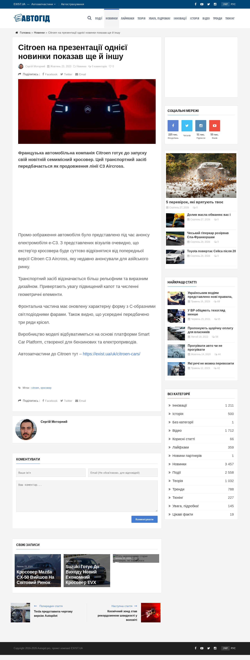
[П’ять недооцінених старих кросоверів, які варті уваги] (136, 558)
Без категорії (182, 422)
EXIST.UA (19, 4)
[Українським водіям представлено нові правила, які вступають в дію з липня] (176, 298)
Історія (194, 18)
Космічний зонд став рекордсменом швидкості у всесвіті (117, 615)
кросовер (46, 387)
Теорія (142, 18)
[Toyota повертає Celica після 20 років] (175, 257)
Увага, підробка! (159, 18)
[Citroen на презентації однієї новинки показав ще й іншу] (87, 111)
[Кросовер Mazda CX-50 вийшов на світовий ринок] (38, 570)
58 (216, 336)
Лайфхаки (127, 18)
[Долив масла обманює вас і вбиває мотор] (175, 220)
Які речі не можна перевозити (211, 363)
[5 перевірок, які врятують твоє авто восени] (201, 175)
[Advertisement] (87, 200)
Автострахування (72, 4)
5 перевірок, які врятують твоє (194, 202)
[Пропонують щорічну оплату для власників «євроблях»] (176, 333)
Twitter (68, 74)
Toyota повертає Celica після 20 (211, 251)
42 (218, 368)
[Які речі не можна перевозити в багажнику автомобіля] (176, 369)
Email (82, 74)
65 (219, 319)
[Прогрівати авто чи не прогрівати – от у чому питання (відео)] (176, 351)
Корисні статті (183, 439)
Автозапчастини (42, 4)
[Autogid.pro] (32, 18)
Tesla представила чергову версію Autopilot (53, 613)
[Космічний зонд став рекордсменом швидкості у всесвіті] (151, 612)
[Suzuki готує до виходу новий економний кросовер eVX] (87, 570)
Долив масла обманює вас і (208, 214)
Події (98, 18)
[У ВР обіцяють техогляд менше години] (176, 316)
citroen (35, 387)
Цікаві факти (182, 514)
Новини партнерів (187, 456)
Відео (206, 18)
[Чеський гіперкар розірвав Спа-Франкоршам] (175, 239)
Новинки (112, 18)
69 (218, 301)
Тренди (217, 18)
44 (219, 354)
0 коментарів (99, 66)
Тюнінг (230, 18)
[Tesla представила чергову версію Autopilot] (20, 612)
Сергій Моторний (35, 66)
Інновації (180, 18)
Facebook (51, 74)
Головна (25, 32)
